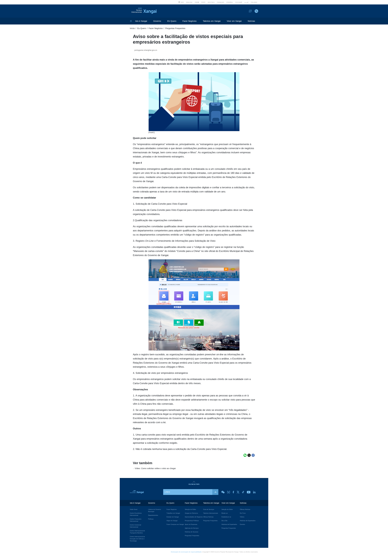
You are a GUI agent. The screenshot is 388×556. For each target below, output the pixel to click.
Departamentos (153, 515)
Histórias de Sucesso (191, 532)
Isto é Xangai (141, 21)
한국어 (203, 2)
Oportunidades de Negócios (194, 517)
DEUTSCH (211, 2)
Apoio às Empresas (191, 524)
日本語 (197, 2)
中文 (182, 2)
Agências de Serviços (192, 528)
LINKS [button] (167, 492)
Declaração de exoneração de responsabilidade (186, 552)
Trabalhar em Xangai (173, 513)
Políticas (150, 519)
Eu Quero (141, 28)
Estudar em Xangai (173, 517)
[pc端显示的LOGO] (148, 11)
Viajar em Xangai (172, 520)
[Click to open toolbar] (250, 11)
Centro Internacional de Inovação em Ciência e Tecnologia (137, 539)
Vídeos (242, 517)
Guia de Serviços (208, 509)
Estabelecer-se (226, 517)
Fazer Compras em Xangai (175, 524)
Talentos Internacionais (210, 513)
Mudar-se (224, 513)
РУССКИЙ (238, 2)
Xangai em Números (191, 513)
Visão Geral (133, 509)
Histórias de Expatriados (229, 524)
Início (132, 28)
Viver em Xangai (234, 21)
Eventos (242, 524)
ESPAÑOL (229, 2)
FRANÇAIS (220, 2)
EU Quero (171, 21)
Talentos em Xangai (211, 21)
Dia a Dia (224, 520)
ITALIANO (254, 2)
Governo (157, 21)
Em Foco (243, 513)
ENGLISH (189, 2)
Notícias (251, 21)
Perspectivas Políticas (192, 520)
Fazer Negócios (189, 21)
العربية (246, 2)
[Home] (131, 21)
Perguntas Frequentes (175, 28)
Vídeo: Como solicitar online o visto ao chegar (155, 468)
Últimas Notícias (208, 517)
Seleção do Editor (190, 509)
